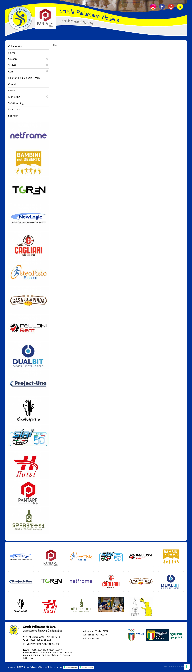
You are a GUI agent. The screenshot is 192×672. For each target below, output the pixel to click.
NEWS (11, 52)
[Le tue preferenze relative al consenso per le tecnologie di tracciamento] (187, 667)
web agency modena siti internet (174, 666)
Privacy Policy (71, 667)
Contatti (12, 84)
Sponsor (13, 115)
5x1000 (12, 90)
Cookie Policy (87, 667)
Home (55, 45)
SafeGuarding (16, 103)
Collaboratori (15, 46)
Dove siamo (14, 109)
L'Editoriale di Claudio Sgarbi (24, 78)
